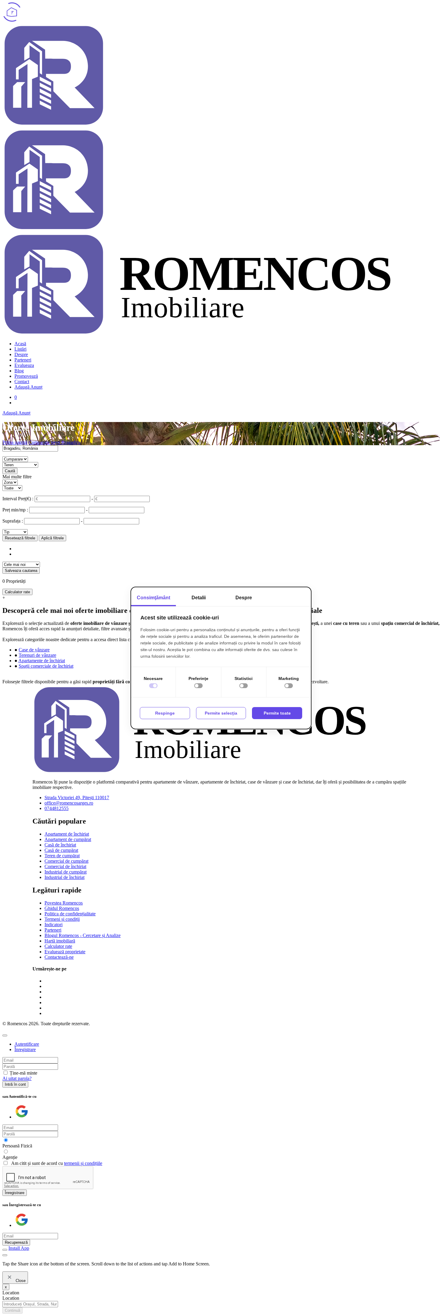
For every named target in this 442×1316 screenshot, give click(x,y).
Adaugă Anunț (28, 387)
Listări (20, 349)
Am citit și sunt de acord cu (56, 1163)
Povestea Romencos (64, 902)
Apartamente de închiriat (41, 660)
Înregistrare (14, 1192)
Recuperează (16, 1242)
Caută (10, 471)
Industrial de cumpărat (66, 871)
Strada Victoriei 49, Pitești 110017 (77, 797)
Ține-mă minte (23, 1072)
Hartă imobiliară (60, 940)
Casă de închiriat (60, 844)
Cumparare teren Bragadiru (54, 442)
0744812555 (57, 808)
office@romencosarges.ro (69, 802)
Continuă (12, 1310)
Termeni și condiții (62, 919)
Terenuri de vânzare (37, 655)
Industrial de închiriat (64, 877)
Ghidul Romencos (62, 908)
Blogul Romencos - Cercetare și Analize (83, 935)
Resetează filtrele (20, 538)
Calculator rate (17, 592)
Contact (21, 381)
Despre (21, 354)
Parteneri (22, 359)
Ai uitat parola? (17, 1078)
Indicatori (54, 924)
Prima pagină (14, 442)
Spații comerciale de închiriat (46, 666)
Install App (18, 1248)
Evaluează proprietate (65, 951)
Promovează (26, 376)
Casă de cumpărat (61, 850)
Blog (19, 370)
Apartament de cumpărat (68, 839)
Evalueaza (24, 365)
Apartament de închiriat (67, 833)
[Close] (4, 1035)
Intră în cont (15, 1084)
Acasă (20, 343)
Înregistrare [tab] (25, 1049)
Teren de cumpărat (62, 855)
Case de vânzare (34, 649)
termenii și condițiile (83, 1163)
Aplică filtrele (52, 538)
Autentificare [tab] (26, 1044)
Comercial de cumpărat (66, 861)
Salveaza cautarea (21, 570)
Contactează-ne (59, 957)
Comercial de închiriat (65, 866)
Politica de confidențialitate (70, 913)
